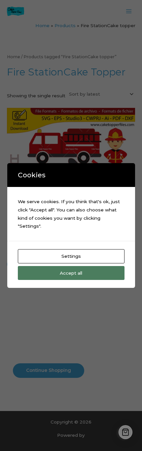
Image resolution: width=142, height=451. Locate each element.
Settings (71, 256)
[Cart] (125, 432)
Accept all (71, 273)
